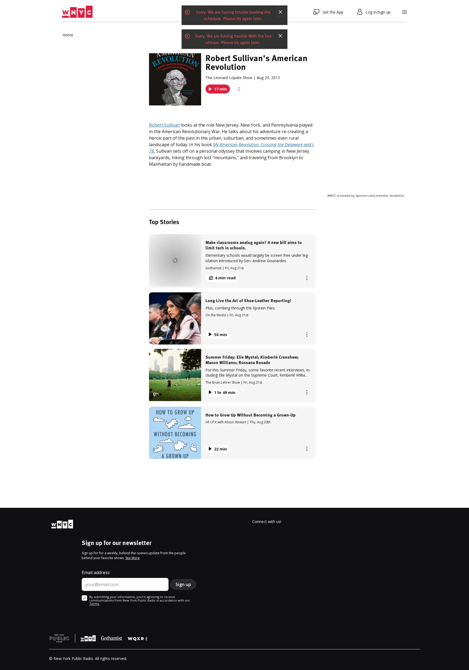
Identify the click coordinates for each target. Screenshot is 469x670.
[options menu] (238, 88)
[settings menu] (404, 12)
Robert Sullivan (164, 125)
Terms (94, 604)
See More (132, 558)
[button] (232, 261)
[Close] (280, 12)
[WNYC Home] (77, 12)
